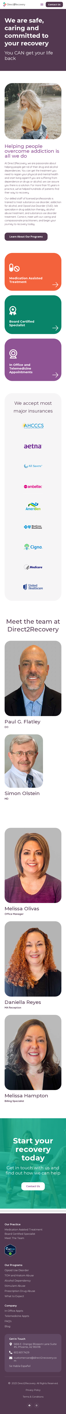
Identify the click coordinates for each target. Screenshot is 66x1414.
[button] (42, 4)
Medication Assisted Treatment (25, 280)
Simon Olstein (22, 793)
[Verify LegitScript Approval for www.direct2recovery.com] (10, 1255)
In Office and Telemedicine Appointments (21, 368)
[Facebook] (29, 1405)
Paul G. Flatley (22, 722)
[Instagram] (36, 1405)
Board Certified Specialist (21, 323)
